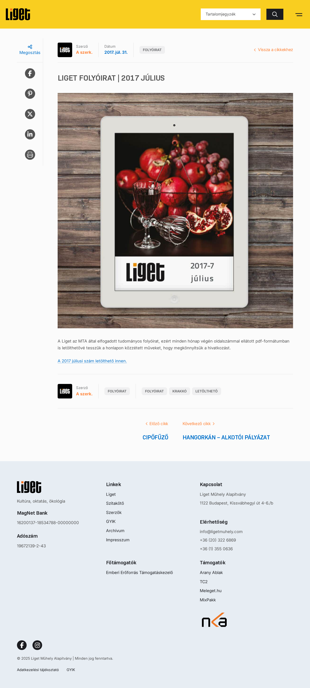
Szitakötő (115, 503)
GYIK (111, 521)
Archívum (115, 530)
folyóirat (154, 391)
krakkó (179, 391)
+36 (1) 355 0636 (216, 548)
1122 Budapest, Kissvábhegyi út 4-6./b (236, 503)
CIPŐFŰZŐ (155, 437)
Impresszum (118, 539)
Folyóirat (152, 50)
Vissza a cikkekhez (275, 49)
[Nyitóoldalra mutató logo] (48, 487)
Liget (111, 494)
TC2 (204, 581)
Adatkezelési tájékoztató (38, 669)
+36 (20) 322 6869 (218, 540)
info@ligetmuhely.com (221, 531)
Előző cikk (158, 423)
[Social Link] (22, 645)
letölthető (206, 391)
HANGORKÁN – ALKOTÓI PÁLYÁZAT (226, 437)
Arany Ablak (211, 572)
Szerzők (114, 512)
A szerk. (84, 52)
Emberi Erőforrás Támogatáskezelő (139, 572)
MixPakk (208, 599)
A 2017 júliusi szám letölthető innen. (92, 361)
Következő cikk (196, 423)
